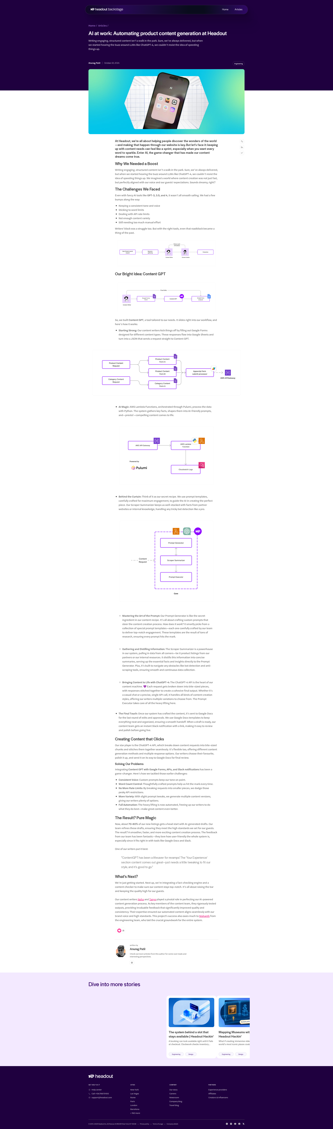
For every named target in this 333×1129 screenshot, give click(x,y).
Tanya (152, 899)
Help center (97, 1089)
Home (225, 9)
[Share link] (242, 141)
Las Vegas (134, 1093)
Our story (173, 1089)
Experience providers (217, 1089)
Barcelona (134, 1109)
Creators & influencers (218, 1097)
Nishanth (204, 916)
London (133, 1105)
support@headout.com (102, 1097)
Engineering (238, 63)
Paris (132, 1101)
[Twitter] (242, 153)
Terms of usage (158, 1124)
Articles (238, 9)
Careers (172, 1093)
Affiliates (212, 1093)
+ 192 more (135, 1113)
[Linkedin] (242, 147)
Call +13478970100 (100, 1093)
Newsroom (174, 1097)
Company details (172, 1124)
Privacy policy (144, 1124)
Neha (141, 899)
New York (134, 1089)
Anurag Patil (94, 63)
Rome (133, 1097)
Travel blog (174, 1105)
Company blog (175, 1101)
